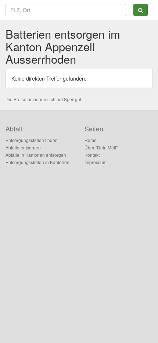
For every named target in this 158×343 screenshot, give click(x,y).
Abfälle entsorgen (23, 147)
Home (91, 140)
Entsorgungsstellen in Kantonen (37, 162)
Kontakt (92, 155)
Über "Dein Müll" (101, 147)
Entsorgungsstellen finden (32, 140)
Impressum (96, 162)
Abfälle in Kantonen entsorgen (36, 155)
